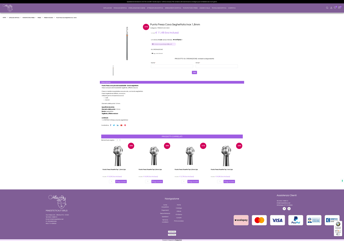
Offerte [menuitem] (179, 211)
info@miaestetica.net (56, 219)
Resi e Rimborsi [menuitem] (165, 213)
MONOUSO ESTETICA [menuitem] (120, 8)
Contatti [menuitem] (178, 217)
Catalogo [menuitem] (179, 208)
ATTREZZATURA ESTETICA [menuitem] (155, 8)
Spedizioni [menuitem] (165, 216)
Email (198, 62)
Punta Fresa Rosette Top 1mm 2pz (222, 169)
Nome (153, 62)
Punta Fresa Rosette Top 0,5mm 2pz (186, 169)
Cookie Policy (172, 231)
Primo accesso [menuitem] (179, 221)
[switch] (338, 234)
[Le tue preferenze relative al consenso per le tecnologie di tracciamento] (342, 180)
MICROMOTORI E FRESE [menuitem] (190, 8)
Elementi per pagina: (107, 140)
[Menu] (341, 222)
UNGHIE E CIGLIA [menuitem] (204, 8)
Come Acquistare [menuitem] (165, 206)
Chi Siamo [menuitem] (179, 214)
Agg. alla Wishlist (158, 53)
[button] (127, 43)
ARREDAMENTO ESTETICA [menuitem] (173, 8)
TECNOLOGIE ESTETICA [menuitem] (219, 8)
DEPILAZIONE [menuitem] (107, 8)
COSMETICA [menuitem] (232, 8)
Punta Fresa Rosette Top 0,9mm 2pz (150, 169)
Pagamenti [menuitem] (165, 210)
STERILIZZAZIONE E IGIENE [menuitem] (136, 8)
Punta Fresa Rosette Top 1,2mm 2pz (114, 169)
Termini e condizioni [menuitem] (165, 221)
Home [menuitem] (179, 205)
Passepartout (178, 240)
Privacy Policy (172, 234)
